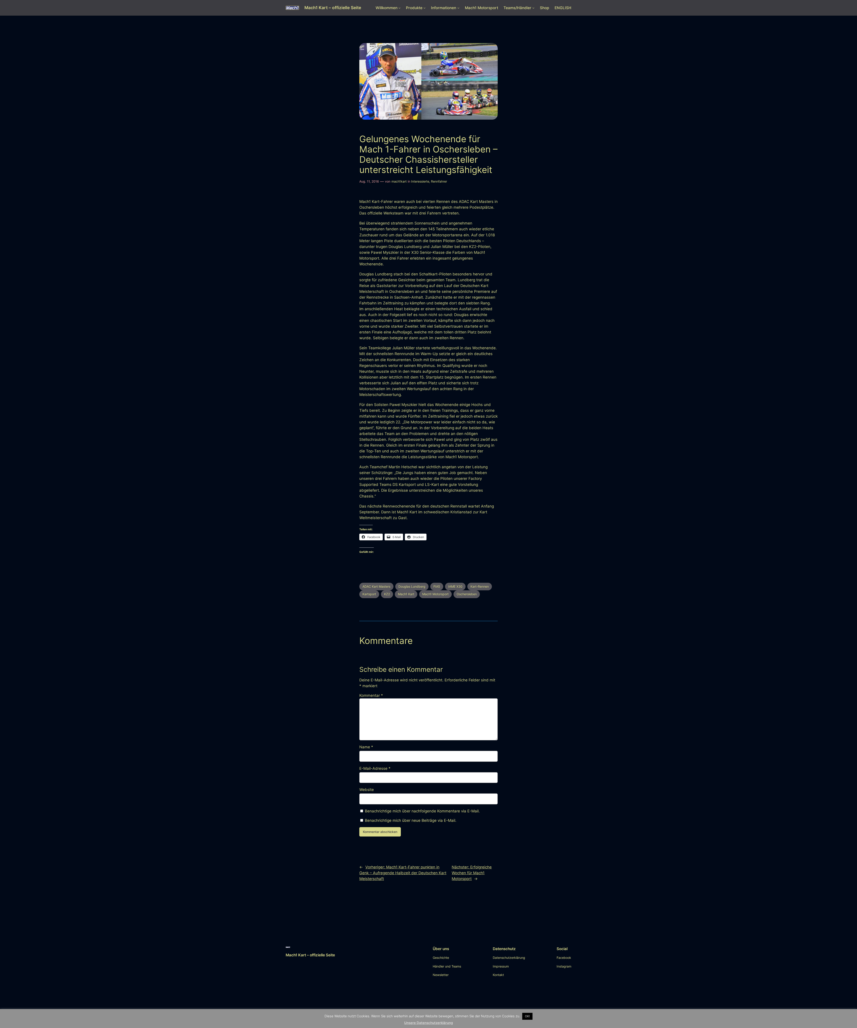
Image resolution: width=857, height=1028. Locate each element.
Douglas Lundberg (411, 586)
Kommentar (371, 695)
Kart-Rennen (479, 586)
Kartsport (369, 594)
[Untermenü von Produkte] (424, 8)
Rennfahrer (439, 181)
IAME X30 (455, 586)
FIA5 (436, 586)
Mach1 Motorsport (435, 594)
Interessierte (420, 181)
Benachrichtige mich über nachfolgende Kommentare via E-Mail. (422, 811)
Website (366, 789)
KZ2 (387, 594)
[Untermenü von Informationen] (458, 8)
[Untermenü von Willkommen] (399, 8)
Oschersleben (467, 594)
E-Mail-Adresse (375, 768)
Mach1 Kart (406, 594)
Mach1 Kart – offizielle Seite (332, 7)
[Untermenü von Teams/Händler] (533, 8)
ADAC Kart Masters (376, 586)
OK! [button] (527, 1016)
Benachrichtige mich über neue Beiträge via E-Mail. (410, 820)
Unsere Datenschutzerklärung (428, 1023)
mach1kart (399, 181)
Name (366, 747)
